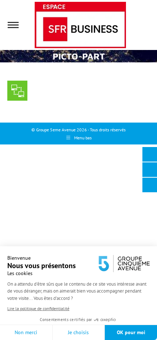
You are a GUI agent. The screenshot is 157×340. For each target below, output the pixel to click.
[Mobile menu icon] (13, 25)
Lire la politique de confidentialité (38, 308)
